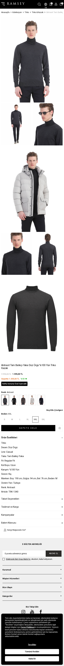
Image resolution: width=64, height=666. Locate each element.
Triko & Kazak (37, 12)
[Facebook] (40, 611)
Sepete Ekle (28, 428)
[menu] (3, 4)
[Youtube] (32, 611)
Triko (27, 12)
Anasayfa (5, 12)
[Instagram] (23, 611)
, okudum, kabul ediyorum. (29, 559)
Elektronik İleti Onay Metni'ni (18, 559)
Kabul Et (32, 659)
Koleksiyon (17, 12)
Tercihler (32, 645)
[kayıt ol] (56, 4)
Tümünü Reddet (32, 652)
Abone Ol (53, 553)
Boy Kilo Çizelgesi (54, 410)
